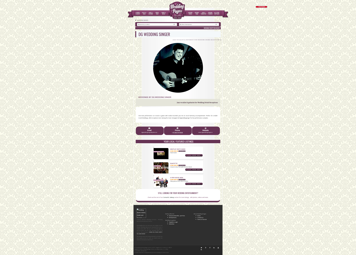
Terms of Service (202, 219)
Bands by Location (144, 24)
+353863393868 (177, 133)
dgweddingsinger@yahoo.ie (149, 132)
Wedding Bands (142, 20)
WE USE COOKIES (262, 6)
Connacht (166, 197)
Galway (172, 197)
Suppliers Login (173, 222)
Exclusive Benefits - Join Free (177, 216)
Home (199, 216)
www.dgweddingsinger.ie (205, 132)
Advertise (171, 224)
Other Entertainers (186, 24)
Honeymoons (173, 217)
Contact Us (200, 217)
